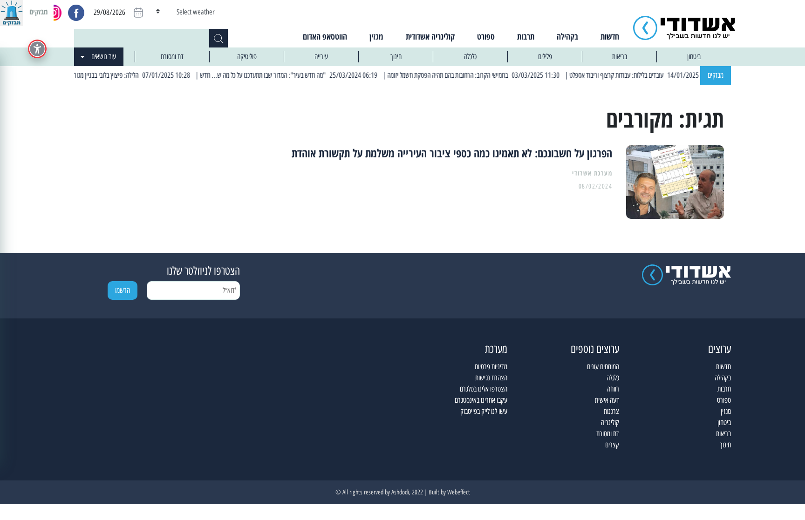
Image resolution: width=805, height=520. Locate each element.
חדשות (609, 36)
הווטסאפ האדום (325, 36)
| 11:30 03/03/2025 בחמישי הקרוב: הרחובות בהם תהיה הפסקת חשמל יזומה (484, 75)
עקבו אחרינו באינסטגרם (481, 400)
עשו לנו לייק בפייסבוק (483, 411)
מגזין (376, 36)
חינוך (396, 56)
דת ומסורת (172, 56)
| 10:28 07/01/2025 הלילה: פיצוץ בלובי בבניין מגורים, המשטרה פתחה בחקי (115, 75)
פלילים (545, 56)
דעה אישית (607, 400)
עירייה (321, 56)
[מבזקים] (11, 11)
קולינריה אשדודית (430, 36)
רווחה (613, 389)
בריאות (619, 56)
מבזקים (715, 75)
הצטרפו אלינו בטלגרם (483, 389)
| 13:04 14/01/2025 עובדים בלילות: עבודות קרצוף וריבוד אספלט (652, 75)
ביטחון (694, 56)
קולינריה (610, 422)
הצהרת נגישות (491, 377)
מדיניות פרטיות (491, 366)
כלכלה (470, 56)
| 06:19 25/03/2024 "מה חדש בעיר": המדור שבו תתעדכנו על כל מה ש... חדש (299, 75)
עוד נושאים (103, 56)
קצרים (612, 444)
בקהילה (567, 36)
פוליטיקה (247, 56)
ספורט (486, 36)
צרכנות (611, 411)
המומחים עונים (603, 366)
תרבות (525, 36)
